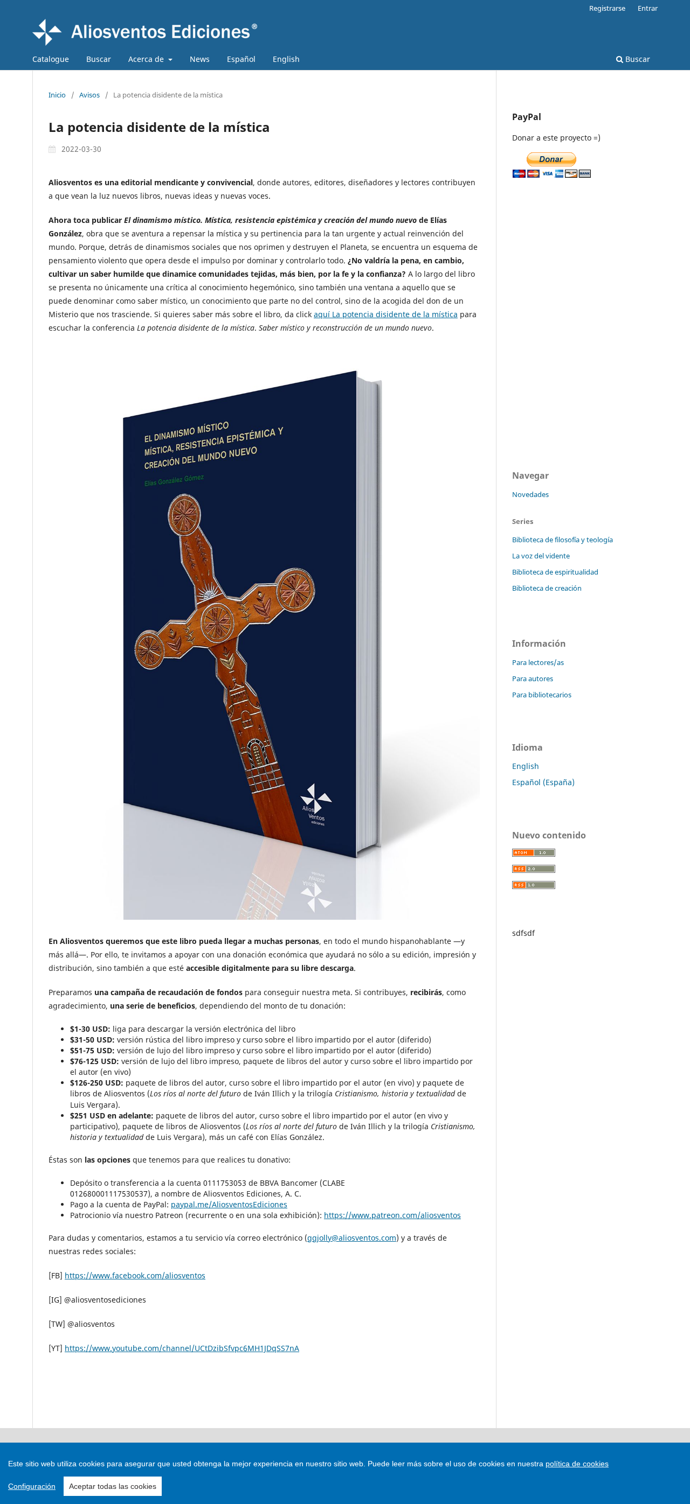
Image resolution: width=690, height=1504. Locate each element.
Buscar (98, 59)
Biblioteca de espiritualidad (555, 572)
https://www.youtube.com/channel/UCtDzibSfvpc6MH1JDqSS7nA (182, 1348)
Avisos (89, 95)
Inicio (57, 95)
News (200, 59)
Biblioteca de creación (547, 588)
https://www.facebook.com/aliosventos (135, 1275)
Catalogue (50, 59)
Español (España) (543, 782)
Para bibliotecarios (541, 694)
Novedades (530, 494)
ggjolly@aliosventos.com (351, 1238)
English (286, 59)
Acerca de (147, 59)
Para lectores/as (538, 662)
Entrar (648, 8)
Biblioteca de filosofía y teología (562, 539)
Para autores (532, 678)
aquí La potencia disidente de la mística (386, 314)
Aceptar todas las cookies (112, 1486)
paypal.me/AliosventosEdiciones (229, 1204)
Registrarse (607, 8)
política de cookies (577, 1463)
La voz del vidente (541, 556)
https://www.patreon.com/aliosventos (392, 1215)
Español (241, 59)
